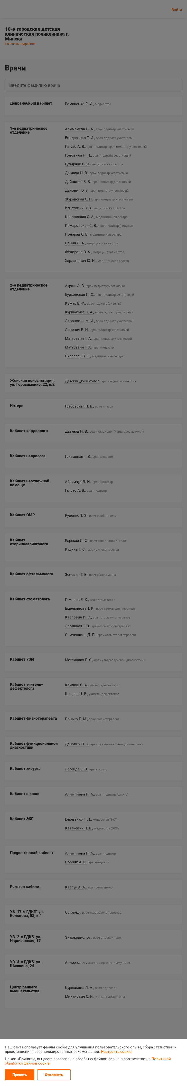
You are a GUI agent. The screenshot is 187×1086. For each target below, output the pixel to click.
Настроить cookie (116, 1051)
